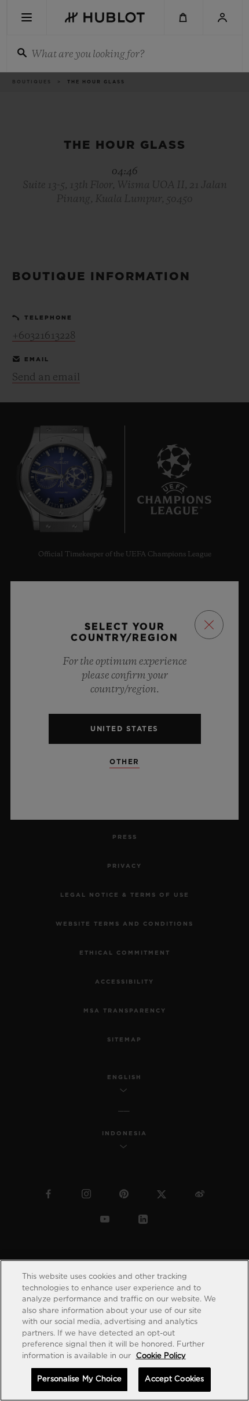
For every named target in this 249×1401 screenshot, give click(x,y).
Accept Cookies (174, 1379)
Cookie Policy (161, 1356)
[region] (124, 1330)
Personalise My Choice (79, 1379)
